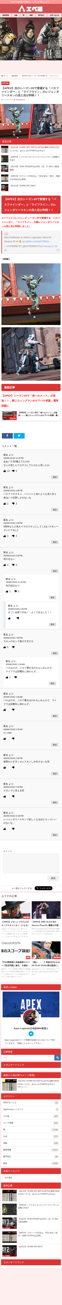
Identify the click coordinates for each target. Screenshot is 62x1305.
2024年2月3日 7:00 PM (12, 638)
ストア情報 (30, 1123)
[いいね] (4, 471)
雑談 (31, 15)
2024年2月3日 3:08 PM (12, 491)
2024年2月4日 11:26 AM (16, 582)
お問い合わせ (54, 15)
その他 (30, 1116)
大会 (30, 1136)
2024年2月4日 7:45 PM (12, 787)
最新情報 (6, 15)
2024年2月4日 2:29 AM (12, 729)
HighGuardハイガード (30, 1109)
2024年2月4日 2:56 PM (17, 609)
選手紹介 (41, 15)
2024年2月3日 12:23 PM (13, 458)
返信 (55, 477)
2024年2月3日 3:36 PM (12, 556)
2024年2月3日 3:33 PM (12, 523)
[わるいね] (13, 471)
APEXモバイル (30, 1103)
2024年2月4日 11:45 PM (13, 816)
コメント (7, 851)
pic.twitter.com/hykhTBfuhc (35, 241)
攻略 (15, 15)
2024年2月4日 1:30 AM (15, 664)
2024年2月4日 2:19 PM (12, 758)
